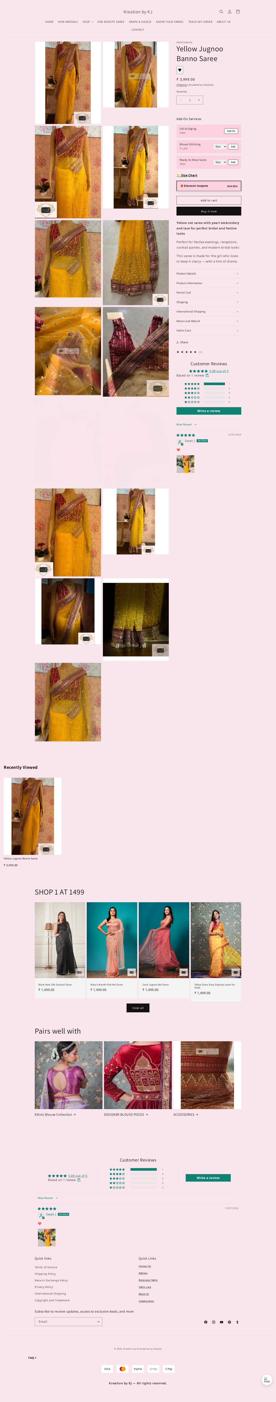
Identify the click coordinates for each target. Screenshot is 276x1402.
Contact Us (145, 1266)
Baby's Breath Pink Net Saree (106, 984)
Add (233, 146)
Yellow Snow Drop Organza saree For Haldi (215, 986)
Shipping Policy (45, 1274)
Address (143, 1273)
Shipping (181, 84)
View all (138, 1008)
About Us (144, 1294)
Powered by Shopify (151, 1348)
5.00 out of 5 (218, 371)
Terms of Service (46, 1267)
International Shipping (50, 1293)
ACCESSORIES (184, 1114)
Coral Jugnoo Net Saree (156, 984)
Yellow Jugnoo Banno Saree (21, 858)
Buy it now (209, 211)
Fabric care (145, 1287)
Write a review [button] (208, 411)
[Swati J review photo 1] (185, 464)
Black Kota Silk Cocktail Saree (55, 984)
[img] (185, 435)
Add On (231, 131)
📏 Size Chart (186, 175)
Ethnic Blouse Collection (53, 1114)
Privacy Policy (44, 1287)
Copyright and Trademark (52, 1300)
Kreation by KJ (131, 1348)
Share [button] (184, 342)
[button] (87, 22)
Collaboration (146, 1301)
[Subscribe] (98, 1321)
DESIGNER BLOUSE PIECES (124, 1114)
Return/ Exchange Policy (51, 1280)
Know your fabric (148, 1280)
